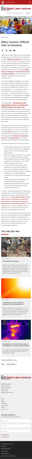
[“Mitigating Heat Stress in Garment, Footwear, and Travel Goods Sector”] (16, 298)
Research (27, 13)
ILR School (3, 446)
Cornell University (9, 444)
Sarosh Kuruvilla (14, 138)
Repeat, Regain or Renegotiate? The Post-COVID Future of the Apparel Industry (15, 71)
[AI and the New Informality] (16, 257)
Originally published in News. (9, 360)
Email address (5, 431)
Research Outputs (11, 364)
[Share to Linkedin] (10, 50)
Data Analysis (4, 403)
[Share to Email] (14, 50)
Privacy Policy (4, 451)
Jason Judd (7, 132)
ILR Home (9, 13)
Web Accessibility (5, 453)
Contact (3, 407)
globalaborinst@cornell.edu (7, 392)
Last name (4, 426)
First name (4, 420)
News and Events (5, 405)
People (2, 400)
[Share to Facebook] (2, 50)
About (2, 398)
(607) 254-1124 (4, 391)
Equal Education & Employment (8, 456)
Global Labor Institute (18, 13)
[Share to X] (6, 50)
